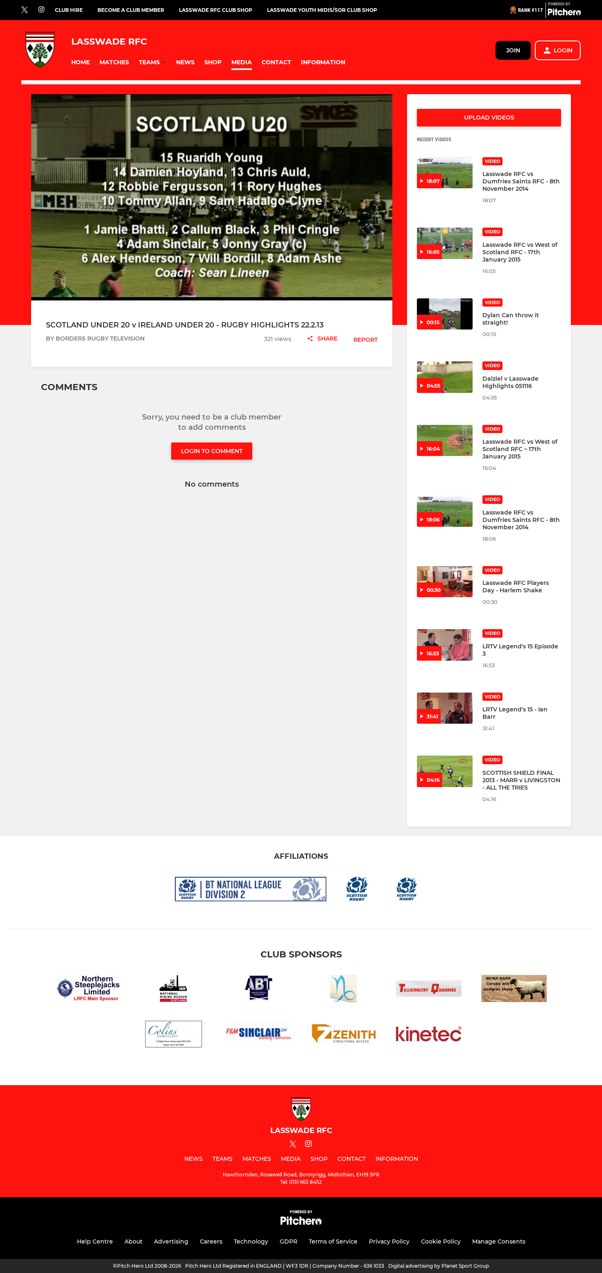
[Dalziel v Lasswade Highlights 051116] (445, 377)
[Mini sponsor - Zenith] (343, 1035)
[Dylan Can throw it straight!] (445, 314)
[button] (80, 62)
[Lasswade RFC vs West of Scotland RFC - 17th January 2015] (445, 243)
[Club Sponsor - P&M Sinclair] (258, 1035)
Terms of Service (333, 1241)
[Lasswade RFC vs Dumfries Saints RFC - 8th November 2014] (445, 173)
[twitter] (24, 10)
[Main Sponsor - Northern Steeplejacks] (88, 990)
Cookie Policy (441, 1241)
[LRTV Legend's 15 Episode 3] (445, 645)
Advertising (171, 1241)
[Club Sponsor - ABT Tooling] (258, 990)
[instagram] (41, 10)
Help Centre (95, 1241)
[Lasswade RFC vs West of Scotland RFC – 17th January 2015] (445, 440)
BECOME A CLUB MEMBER (130, 10)
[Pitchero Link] (564, 13)
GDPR (288, 1241)
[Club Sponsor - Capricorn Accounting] (343, 990)
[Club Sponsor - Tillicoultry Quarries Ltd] (429, 990)
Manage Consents (498, 1241)
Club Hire (69, 10)
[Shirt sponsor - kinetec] (429, 1035)
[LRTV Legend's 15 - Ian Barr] (445, 708)
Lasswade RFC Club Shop (215, 10)
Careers (211, 1241)
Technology (251, 1241)
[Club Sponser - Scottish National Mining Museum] (173, 990)
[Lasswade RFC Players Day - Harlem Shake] (445, 582)
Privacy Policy (389, 1241)
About (133, 1241)
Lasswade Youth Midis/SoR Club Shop (322, 10)
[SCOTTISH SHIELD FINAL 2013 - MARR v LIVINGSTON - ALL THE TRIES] (445, 771)
